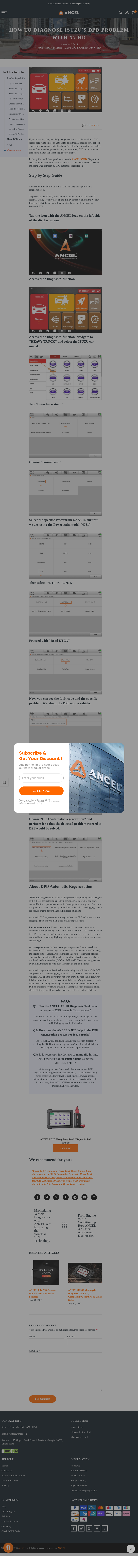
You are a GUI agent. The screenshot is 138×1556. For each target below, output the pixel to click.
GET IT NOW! (41, 790)
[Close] (120, 747)
